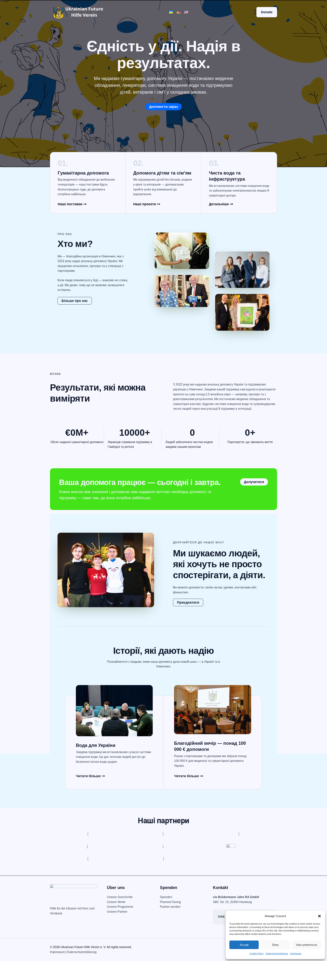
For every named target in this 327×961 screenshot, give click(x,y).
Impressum (295, 953)
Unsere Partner (117, 911)
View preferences (306, 944)
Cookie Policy (256, 953)
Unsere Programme (120, 906)
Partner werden (170, 906)
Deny (275, 944)
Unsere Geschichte (120, 897)
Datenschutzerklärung (276, 953)
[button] (319, 916)
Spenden (166, 897)
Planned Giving (170, 902)
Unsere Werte (116, 902)
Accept (244, 944)
